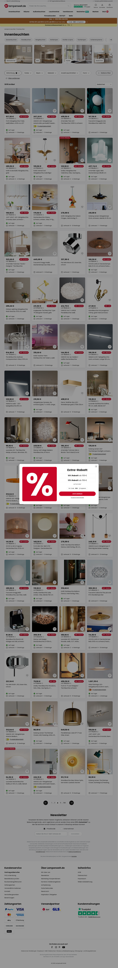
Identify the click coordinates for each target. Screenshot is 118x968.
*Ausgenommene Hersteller (77, 497)
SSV (77, 488)
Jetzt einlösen (77, 494)
